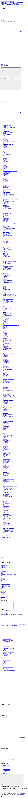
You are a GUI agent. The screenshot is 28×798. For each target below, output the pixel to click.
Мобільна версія (23, 624)
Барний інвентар (7, 518)
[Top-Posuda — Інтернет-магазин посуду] (7, 608)
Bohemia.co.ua (6, 765)
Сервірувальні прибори (8, 531)
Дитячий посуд (6, 523)
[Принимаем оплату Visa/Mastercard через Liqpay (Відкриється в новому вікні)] (12, 614)
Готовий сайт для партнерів (17, 4)
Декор (4, 522)
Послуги (5, 535)
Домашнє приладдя (7, 524)
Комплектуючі (6, 526)
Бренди (9, 2)
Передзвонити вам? (5, 65)
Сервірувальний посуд (8, 530)
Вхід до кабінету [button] (6, 660)
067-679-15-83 (4, 42)
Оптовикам (8, 4)
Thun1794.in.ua (6, 769)
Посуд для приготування (8, 528)
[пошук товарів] (11, 72)
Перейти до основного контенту (8, 1)
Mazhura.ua (5, 767)
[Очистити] (11, 84)
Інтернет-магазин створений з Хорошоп (9, 625)
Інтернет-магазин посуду (11, 610)
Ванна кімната (6, 521)
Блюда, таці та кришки (8, 534)
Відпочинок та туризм (8, 519)
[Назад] (1, 598)
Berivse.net (5, 771)
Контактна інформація (11, 3)
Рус (4, 8)
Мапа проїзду (4, 773)
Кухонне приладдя (7, 525)
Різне (4, 529)
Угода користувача (7, 668)
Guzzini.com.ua (6, 770)
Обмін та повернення (8, 665)
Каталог (2, 2)
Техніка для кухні (7, 532)
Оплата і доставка (15, 2)
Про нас (6, 2)
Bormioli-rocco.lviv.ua (7, 766)
